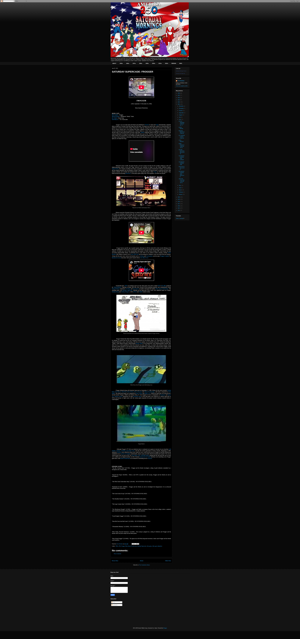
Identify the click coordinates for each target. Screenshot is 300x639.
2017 (179, 203)
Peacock (150, 458)
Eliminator (128, 173)
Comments (114, 605)
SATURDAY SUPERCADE (181, 163)
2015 (179, 208)
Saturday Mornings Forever (181, 70)
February (181, 192)
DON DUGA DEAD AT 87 (181, 168)
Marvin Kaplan (115, 116)
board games (149, 256)
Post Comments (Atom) (144, 565)
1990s (147, 63)
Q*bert (135, 291)
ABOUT (114, 63)
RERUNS (173, 63)
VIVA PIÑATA (181, 141)
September (181, 112)
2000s (153, 63)
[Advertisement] (118, 617)
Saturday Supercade (141, 546)
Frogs (155, 171)
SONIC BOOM (181, 128)
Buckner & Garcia (116, 257)
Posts (113, 602)
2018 (179, 201)
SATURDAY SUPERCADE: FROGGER (181, 174)
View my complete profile (182, 86)
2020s (166, 63)
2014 (179, 210)
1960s (127, 63)
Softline (142, 132)
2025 (179, 95)
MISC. (180, 63)
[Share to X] (135, 544)
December (181, 106)
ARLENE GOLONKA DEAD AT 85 (181, 180)
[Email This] (132, 544)
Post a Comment (117, 553)
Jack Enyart (118, 391)
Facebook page (137, 396)
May (180, 185)
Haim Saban (139, 393)
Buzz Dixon (130, 391)
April (180, 187)
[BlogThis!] (134, 544)
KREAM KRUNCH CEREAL (181, 132)
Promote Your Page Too (180, 73)
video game (149, 546)
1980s (140, 63)
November (181, 108)
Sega (157, 124)
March (180, 189)
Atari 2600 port (135, 254)
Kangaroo (162, 395)
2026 (179, 93)
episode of (125, 453)
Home (141, 560)
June (180, 119)
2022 (179, 102)
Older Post (168, 560)
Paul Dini (124, 391)
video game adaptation (157, 546)
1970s (134, 63)
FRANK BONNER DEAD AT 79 (181, 151)
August (180, 115)
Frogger (123, 546)
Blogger (165, 628)
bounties (119, 452)
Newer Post (115, 560)
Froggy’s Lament (164, 256)
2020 (179, 197)
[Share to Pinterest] (138, 544)
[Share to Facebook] (137, 544)
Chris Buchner (181, 80)
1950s (121, 63)
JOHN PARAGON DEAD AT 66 (181, 145)
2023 (179, 99)
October (181, 110)
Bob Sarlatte (115, 115)
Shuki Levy (147, 393)
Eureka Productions (125, 458)
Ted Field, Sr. (115, 119)
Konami (147, 124)
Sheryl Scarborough (150, 391)
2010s (160, 63)
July (180, 117)
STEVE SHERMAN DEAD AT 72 (181, 123)
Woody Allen (139, 343)
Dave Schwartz (138, 391)
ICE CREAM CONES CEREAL (182, 137)
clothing (142, 256)
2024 (179, 97)
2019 (179, 199)
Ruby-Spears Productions (130, 546)
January (181, 194)
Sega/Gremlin (115, 168)
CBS (120, 546)
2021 (179, 104)
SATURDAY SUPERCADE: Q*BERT (181, 157)
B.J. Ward (114, 118)
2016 (179, 205)
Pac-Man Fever (144, 257)
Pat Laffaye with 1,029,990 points (140, 455)
